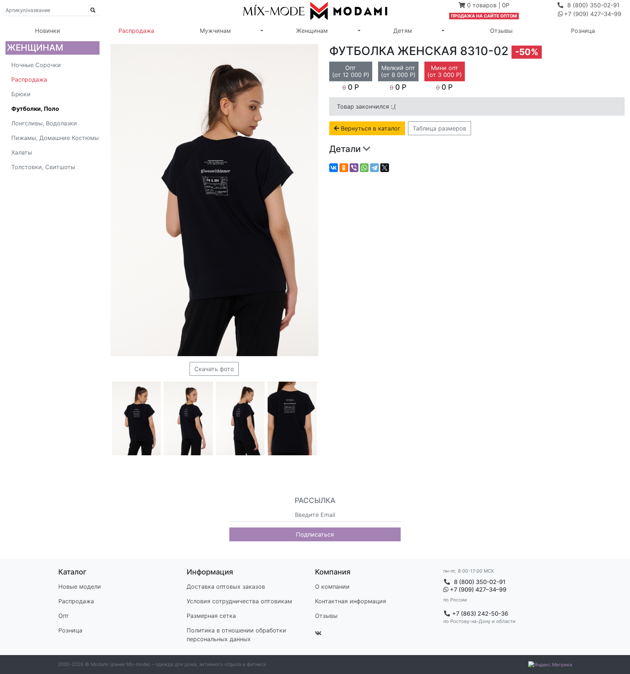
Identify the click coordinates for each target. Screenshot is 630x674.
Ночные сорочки (36, 65)
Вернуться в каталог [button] (369, 128)
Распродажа (136, 30)
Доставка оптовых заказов (226, 586)
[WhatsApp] (364, 167)
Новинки (47, 30)
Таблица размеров (439, 128)
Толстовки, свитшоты (43, 167)
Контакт (350, 601)
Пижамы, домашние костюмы (55, 137)
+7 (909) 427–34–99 (477, 589)
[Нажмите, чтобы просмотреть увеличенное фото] (136, 418)
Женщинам (35, 47)
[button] (484, 6)
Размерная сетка (211, 615)
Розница (583, 30)
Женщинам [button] (312, 30)
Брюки (21, 94)
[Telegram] (374, 167)
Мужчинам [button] (215, 30)
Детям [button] (402, 30)
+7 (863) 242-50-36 (479, 613)
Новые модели (79, 586)
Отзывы (501, 30)
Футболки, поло (35, 108)
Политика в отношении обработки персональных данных (236, 635)
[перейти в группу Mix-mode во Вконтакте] (318, 633)
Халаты (21, 152)
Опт (63, 615)
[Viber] (354, 167)
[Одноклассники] (343, 167)
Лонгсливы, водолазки (44, 123)
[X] (384, 167)
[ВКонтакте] (333, 167)
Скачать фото (214, 369)
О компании (332, 586)
